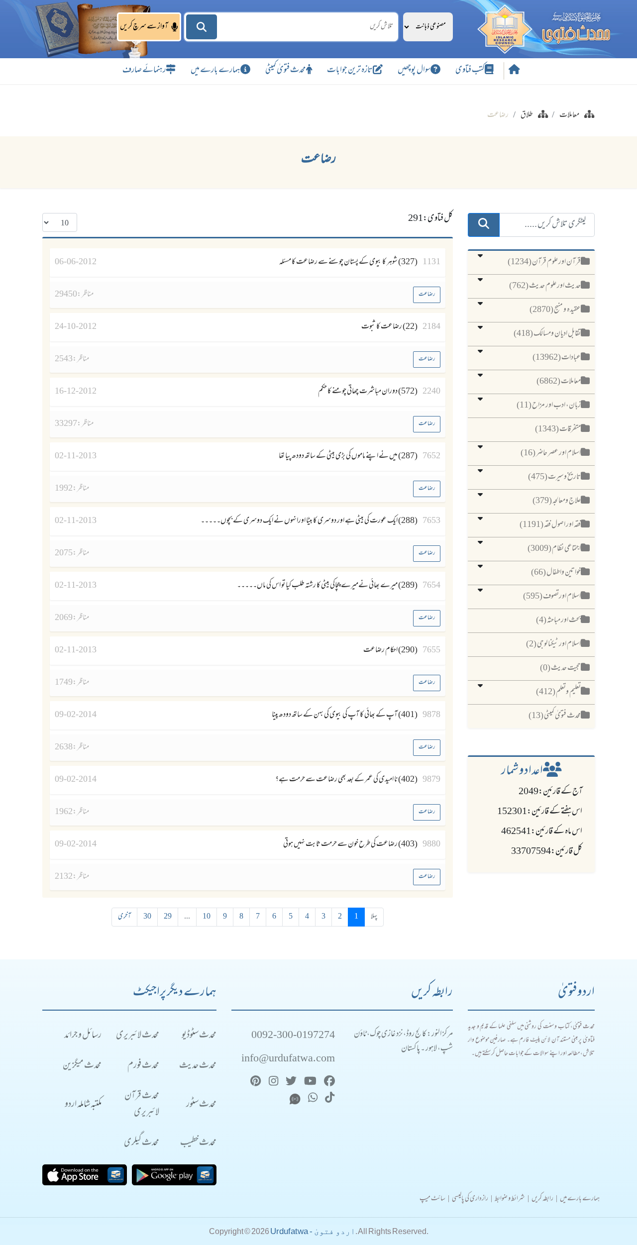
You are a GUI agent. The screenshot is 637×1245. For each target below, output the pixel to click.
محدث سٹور (201, 1105)
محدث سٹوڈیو (199, 1036)
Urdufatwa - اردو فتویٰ (312, 1231)
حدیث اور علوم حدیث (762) (545, 286)
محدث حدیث (197, 1066)
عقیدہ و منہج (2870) (555, 310)
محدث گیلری (141, 1143)
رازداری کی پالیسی (470, 1199)
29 (168, 917)
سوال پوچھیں (414, 70)
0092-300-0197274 (293, 1036)
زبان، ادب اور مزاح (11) (549, 405)
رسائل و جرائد (83, 1036)
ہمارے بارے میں (215, 70)
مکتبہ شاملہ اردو (83, 1105)
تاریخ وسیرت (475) (554, 477)
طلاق (527, 115)
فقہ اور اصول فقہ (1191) (550, 525)
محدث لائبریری (137, 1036)
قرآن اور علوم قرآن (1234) (544, 262)
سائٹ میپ (432, 1199)
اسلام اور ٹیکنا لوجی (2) (553, 644)
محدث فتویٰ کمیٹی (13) (555, 716)
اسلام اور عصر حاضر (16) (551, 453)
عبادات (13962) (556, 357)
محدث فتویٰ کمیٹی (285, 70)
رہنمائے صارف (144, 70)
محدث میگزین (82, 1066)
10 (207, 917)
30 (147, 917)
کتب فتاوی (470, 70)
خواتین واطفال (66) (556, 572)
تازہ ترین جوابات (350, 70)
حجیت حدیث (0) (560, 668)
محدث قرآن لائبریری (141, 1104)
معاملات (569, 115)
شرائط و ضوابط (510, 1199)
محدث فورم (143, 1066)
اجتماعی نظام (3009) (554, 548)
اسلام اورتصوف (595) (552, 596)
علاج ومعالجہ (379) (556, 501)
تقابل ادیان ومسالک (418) (547, 333)
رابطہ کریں (542, 1199)
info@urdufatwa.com (288, 1059)
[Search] (201, 26)
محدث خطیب (198, 1143)
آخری (124, 917)
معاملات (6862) (558, 381)
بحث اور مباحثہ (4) (558, 620)
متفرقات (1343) (558, 429)
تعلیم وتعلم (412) (558, 692)
